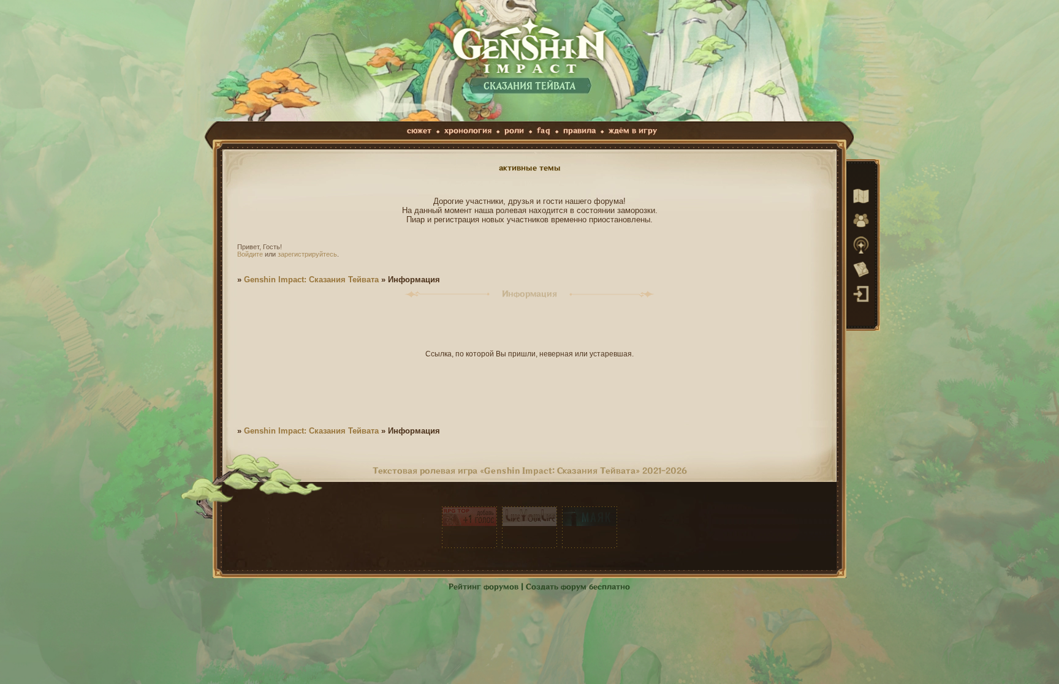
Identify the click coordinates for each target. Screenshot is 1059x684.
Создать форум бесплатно (578, 587)
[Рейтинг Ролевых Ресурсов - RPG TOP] (469, 527)
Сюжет (419, 130)
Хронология (468, 130)
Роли (514, 130)
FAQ (543, 130)
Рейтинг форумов (483, 587)
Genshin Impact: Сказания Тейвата (311, 279)
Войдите (250, 254)
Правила (579, 130)
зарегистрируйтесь (307, 254)
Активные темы (530, 168)
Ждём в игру (633, 130)
